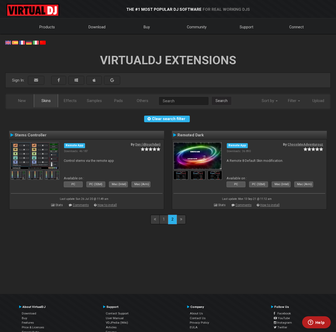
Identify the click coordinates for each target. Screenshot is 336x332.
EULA (194, 327)
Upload (318, 100)
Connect (296, 27)
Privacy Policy (199, 322)
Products (47, 27)
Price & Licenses (33, 327)
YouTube (283, 318)
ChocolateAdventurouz (305, 144)
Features (28, 322)
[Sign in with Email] (36, 80)
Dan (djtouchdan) (147, 144)
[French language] (22, 42)
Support (246, 27)
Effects (70, 100)
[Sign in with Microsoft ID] (76, 80)
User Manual (115, 318)
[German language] (29, 42)
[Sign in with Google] (112, 80)
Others (142, 100)
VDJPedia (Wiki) (117, 322)
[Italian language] (36, 42)
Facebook (283, 313)
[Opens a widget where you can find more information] (316, 322)
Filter (292, 100)
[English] (8, 42)
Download (97, 27)
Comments (81, 205)
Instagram (284, 322)
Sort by (268, 100)
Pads (118, 100)
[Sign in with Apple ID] (94, 80)
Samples (94, 100)
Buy (147, 27)
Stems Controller (30, 135)
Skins (46, 100)
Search (222, 100)
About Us (196, 313)
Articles (111, 327)
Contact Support (117, 313)
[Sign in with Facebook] (58, 80)
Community (197, 27)
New (22, 100)
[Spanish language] (15, 42)
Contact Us (198, 318)
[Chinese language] (43, 42)
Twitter (282, 327)
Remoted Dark (190, 135)
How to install (107, 205)
